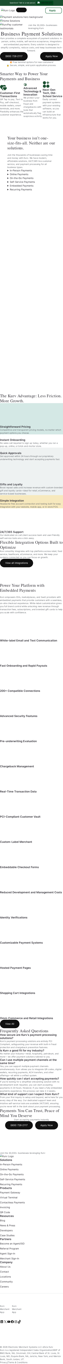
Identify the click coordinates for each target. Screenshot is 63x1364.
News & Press (7, 1225)
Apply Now (51, 56)
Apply (52, 10)
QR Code (5, 1212)
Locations (5, 1276)
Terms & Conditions (17, 1362)
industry (20, 1053)
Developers (6, 1230)
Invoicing (5, 1207)
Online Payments (19, 174)
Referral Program (9, 1248)
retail (28, 1053)
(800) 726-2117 (13, 56)
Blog (2, 1220)
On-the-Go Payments (21, 178)
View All (9, 1023)
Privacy (3, 1362)
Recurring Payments (21, 189)
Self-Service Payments (22, 181)
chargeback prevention (27, 1047)
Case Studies (7, 1235)
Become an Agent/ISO (12, 1243)
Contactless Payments (12, 1202)
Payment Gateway (10, 1192)
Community (6, 1281)
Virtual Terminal (8, 1197)
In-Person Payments (21, 170)
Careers (4, 1286)
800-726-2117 (46, 3)
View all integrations (16, 562)
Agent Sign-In (7, 1253)
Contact (4, 1271)
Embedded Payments (21, 185)
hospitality (37, 1053)
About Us (5, 1266)
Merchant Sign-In (9, 1258)
